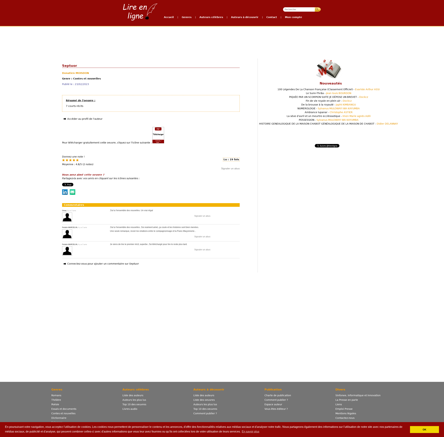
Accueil (169, 17)
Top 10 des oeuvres (134, 404)
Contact (271, 17)
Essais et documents (63, 409)
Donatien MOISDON (75, 73)
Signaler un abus (230, 168)
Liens (338, 404)
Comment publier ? (205, 413)
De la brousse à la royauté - (328, 104)
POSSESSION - (328, 119)
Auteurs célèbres (211, 17)
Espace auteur (273, 404)
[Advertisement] (222, 39)
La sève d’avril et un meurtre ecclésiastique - (329, 116)
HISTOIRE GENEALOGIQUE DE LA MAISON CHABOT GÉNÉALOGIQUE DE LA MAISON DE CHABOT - (328, 123)
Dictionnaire (58, 418)
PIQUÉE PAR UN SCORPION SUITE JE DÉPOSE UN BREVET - (328, 97)
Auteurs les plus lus (134, 399)
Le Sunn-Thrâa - (328, 93)
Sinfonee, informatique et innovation (358, 395)
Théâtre (56, 399)
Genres (186, 17)
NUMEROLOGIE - (328, 108)
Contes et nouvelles (63, 413)
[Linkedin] (65, 194)
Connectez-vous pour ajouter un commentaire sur (103, 263)
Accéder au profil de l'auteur (85, 118)
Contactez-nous (345, 418)
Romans (56, 395)
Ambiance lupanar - (329, 112)
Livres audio (129, 409)
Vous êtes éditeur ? (276, 409)
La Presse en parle (346, 399)
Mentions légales (345, 413)
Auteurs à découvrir (244, 17)
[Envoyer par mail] (72, 194)
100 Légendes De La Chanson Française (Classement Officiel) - (329, 89)
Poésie (55, 404)
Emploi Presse (344, 409)
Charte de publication (277, 395)
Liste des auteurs (132, 395)
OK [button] (424, 429)
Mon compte (293, 17)
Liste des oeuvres (204, 399)
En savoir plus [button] (250, 431)
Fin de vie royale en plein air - (329, 100)
